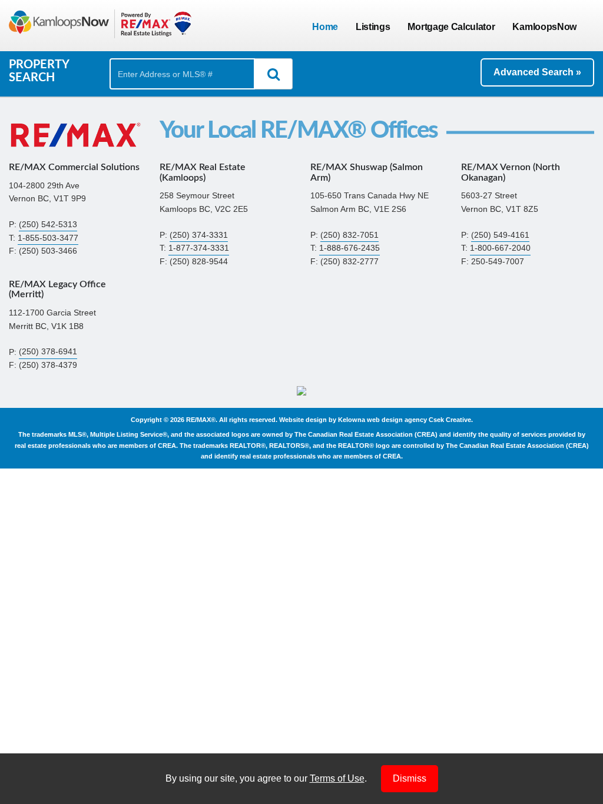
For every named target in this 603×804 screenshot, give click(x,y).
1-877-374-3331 (198, 248)
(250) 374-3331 (199, 235)
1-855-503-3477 (48, 238)
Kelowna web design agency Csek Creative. (405, 419)
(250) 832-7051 (349, 235)
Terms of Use (337, 778)
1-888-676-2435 (349, 248)
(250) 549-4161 (500, 235)
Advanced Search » (537, 72)
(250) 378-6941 (48, 352)
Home (325, 27)
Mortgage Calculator (451, 27)
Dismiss (409, 778)
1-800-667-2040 (500, 248)
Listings (373, 27)
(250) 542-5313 (48, 224)
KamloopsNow (544, 27)
